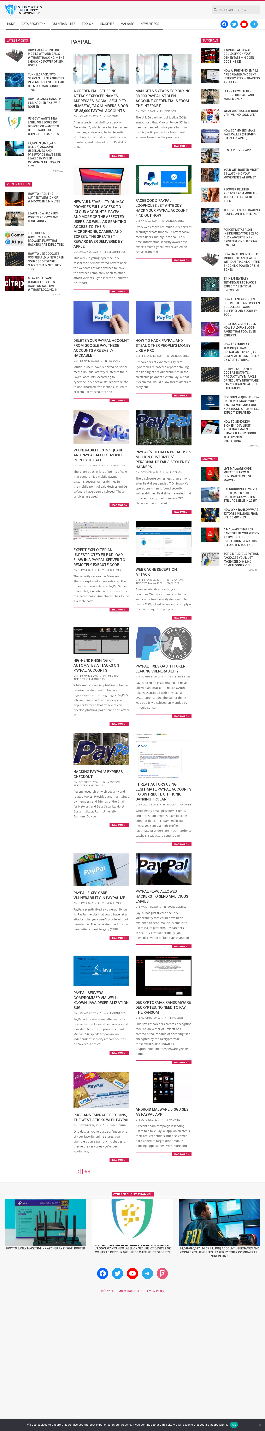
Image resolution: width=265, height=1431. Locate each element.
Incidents (112, 116)
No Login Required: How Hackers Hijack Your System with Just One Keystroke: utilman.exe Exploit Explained (241, 405)
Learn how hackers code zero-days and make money (43, 217)
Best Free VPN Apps (238, 150)
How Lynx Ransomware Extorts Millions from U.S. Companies (241, 513)
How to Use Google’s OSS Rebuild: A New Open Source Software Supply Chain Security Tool (46, 261)
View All (58, 170)
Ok (234, 1424)
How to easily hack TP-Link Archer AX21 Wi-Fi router (45, 102)
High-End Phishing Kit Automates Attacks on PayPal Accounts (96, 665)
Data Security (118, 1125)
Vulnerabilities (116, 251)
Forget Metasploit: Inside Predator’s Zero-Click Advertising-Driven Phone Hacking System (242, 237)
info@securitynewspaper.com (121, 1291)
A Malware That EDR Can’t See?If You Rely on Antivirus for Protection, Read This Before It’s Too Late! (241, 537)
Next (87, 1171)
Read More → (119, 155)
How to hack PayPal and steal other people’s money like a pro (163, 345)
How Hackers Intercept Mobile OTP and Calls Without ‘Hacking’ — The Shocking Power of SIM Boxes (46, 57)
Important (177, 579)
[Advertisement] (132, 1331)
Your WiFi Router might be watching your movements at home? (241, 173)
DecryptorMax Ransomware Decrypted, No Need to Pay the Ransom (163, 1007)
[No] (260, 1425)
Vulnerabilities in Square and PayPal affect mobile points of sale (98, 455)
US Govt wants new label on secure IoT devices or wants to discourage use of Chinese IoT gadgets (43, 126)
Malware (153, 583)
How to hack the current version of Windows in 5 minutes (44, 197)
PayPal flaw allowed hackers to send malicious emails (162, 896)
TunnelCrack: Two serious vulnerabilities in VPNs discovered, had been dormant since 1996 (46, 82)
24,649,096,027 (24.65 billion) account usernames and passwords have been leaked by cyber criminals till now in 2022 (44, 154)
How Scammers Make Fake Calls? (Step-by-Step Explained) (240, 134)
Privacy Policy (155, 1291)
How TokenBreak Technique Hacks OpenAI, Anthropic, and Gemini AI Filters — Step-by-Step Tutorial (242, 352)
